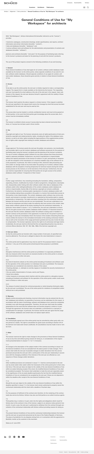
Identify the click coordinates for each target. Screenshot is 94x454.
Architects (41, 7)
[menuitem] (5, 437)
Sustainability (77, 2)
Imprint (65, 452)
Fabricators (50, 7)
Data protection (21, 11)
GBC (78, 452)
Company (69, 2)
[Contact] (84, 7)
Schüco (87, 2)
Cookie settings (84, 452)
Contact (61, 452)
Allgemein (12, 11)
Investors (32, 7)
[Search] (88, 7)
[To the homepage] (10, 3)
